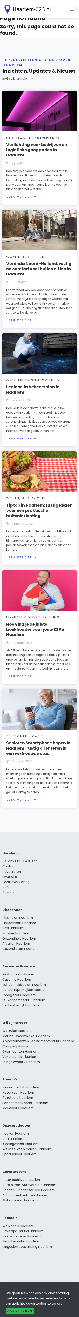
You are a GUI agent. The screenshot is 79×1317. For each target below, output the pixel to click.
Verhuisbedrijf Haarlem (20, 1005)
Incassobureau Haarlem (21, 1236)
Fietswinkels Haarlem (19, 923)
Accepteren (20, 1310)
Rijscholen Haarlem (17, 917)
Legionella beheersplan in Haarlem (33, 389)
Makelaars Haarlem (18, 1108)
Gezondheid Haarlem (19, 938)
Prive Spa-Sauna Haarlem (22, 1231)
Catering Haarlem (16, 979)
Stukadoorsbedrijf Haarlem (23, 1000)
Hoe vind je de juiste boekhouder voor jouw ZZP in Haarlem (36, 629)
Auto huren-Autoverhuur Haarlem (29, 1185)
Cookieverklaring (15, 882)
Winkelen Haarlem (17, 1030)
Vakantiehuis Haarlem (19, 1056)
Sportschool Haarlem (19, 1154)
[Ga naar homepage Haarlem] (26, 9)
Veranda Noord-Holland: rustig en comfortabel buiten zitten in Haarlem (39, 269)
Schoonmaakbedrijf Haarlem (25, 1103)
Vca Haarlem (12, 1138)
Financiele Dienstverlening (33, 617)
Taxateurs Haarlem (17, 1097)
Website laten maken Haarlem (26, 1149)
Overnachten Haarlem (20, 1051)
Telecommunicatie (24, 736)
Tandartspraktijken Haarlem (25, 989)
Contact (9, 866)
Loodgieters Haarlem (19, 995)
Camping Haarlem (17, 1046)
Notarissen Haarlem (18, 1092)
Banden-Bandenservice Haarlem (28, 1190)
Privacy (8, 892)
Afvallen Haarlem (16, 943)
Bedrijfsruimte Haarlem (20, 1241)
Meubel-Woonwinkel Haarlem (26, 1036)
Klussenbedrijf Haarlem (20, 1087)
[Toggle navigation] (72, 9)
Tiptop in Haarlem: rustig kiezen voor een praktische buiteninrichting (39, 510)
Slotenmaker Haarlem (20, 1200)
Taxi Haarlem (12, 928)
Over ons (9, 876)
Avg (5, 887)
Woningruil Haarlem (18, 1226)
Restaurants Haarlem (19, 974)
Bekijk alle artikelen (15, 79)
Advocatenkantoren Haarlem (25, 1195)
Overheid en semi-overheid (32, 380)
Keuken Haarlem (15, 1133)
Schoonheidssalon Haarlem (24, 984)
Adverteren (11, 871)
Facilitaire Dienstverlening (33, 138)
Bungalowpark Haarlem (21, 1062)
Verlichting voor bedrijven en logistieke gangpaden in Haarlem (36, 150)
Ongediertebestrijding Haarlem (27, 1246)
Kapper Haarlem (15, 933)
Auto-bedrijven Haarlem (21, 1179)
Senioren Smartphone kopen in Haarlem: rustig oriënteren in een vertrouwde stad (38, 748)
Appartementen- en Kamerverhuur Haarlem (38, 1041)
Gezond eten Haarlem (20, 948)
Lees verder (19, 196)
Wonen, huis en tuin (26, 257)
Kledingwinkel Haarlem (20, 1144)
